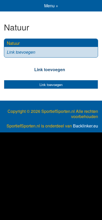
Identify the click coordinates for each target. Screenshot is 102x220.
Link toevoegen (21, 52)
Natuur (13, 43)
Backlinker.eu (85, 126)
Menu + (51, 6)
